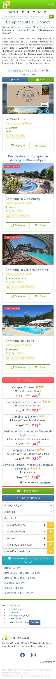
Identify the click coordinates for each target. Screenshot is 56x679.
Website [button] (20, 145)
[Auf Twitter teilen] (22, 11)
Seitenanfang (46, 662)
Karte (42, 79)
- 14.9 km (13, 588)
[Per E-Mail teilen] (39, 11)
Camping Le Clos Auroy (23, 199)
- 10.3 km (22, 572)
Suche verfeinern (30, 498)
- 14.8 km (14, 583)
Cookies (35, 622)
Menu (46, 4)
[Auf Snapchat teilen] (28, 11)
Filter (16, 79)
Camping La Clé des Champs (27, 270)
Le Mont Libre (15, 119)
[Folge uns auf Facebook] (23, 655)
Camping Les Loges (20, 341)
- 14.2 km (19, 577)
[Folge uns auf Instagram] (34, 655)
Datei (42, 145)
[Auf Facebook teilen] (17, 11)
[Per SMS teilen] (44, 11)
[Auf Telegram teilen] (33, 11)
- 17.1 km (18, 593)
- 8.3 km (12, 567)
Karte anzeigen (30, 490)
